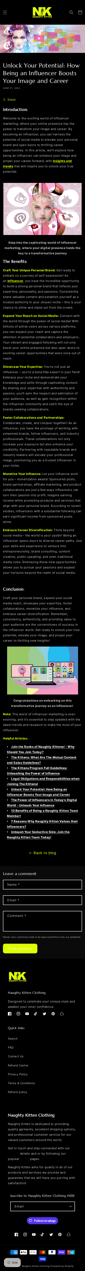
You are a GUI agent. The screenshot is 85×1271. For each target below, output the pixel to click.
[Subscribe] (70, 1206)
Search (13, 1038)
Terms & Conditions (21, 1083)
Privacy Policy (18, 1074)
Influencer (15, 281)
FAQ (11, 1047)
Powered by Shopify (62, 1266)
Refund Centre (18, 1065)
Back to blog (45, 853)
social (24, 1159)
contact (13, 1153)
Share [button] (12, 99)
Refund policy (17, 1092)
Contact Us (16, 1056)
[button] (5, 12)
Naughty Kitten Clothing (36, 1266)
